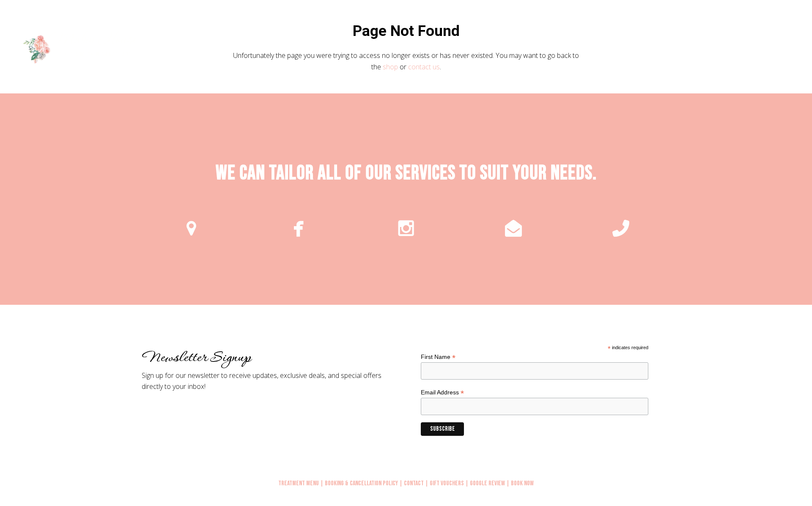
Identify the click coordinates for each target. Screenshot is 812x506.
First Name (438, 357)
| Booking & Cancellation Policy (359, 483)
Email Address (442, 392)
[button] (796, 48)
